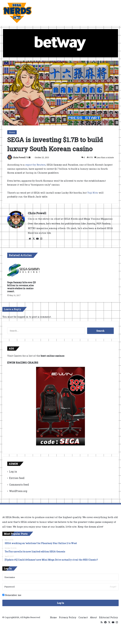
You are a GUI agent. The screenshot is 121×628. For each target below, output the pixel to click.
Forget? (113, 586)
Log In (60, 602)
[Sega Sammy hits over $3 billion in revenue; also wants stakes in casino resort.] (23, 270)
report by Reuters (35, 164)
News (12, 132)
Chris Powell (19, 157)
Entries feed (16, 478)
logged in (22, 316)
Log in (13, 471)
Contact (83, 617)
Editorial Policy (108, 617)
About (93, 617)
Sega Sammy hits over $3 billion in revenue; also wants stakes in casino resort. (21, 287)
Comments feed (19, 484)
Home (53, 617)
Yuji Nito (92, 192)
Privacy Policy (67, 617)
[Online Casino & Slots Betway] (60, 42)
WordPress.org (18, 491)
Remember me (12, 595)
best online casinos (52, 355)
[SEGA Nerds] (17, 13)
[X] (33, 239)
